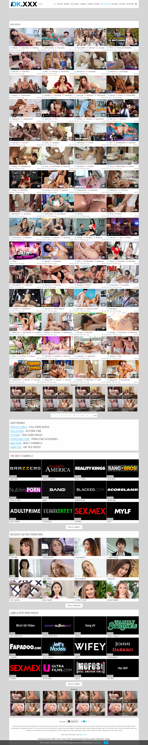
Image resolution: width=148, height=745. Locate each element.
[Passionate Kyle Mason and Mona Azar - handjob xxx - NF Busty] (90, 227)
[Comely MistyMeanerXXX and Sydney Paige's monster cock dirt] (123, 132)
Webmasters (100, 739)
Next (95, 415)
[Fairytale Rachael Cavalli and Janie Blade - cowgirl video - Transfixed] (123, 227)
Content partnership (78, 739)
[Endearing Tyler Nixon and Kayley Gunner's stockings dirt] (90, 108)
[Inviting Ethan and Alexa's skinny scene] (58, 37)
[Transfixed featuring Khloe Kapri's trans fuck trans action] (58, 274)
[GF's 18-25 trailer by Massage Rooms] (90, 203)
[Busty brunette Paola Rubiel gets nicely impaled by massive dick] (25, 179)
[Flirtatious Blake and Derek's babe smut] (58, 322)
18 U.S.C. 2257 (66, 739)
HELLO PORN (17, 431)
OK (106, 742)
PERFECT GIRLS (18, 427)
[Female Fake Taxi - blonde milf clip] (58, 298)
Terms (58, 739)
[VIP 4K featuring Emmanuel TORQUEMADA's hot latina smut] (123, 37)
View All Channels (74, 527)
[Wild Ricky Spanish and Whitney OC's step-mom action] (90, 84)
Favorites (90, 4)
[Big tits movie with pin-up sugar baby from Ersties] (25, 250)
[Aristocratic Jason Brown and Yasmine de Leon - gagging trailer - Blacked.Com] (90, 61)
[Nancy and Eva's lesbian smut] (58, 345)
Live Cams (122, 4)
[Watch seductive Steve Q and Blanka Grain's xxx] (90, 369)
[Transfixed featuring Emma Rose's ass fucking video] (25, 61)
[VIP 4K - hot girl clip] (123, 203)
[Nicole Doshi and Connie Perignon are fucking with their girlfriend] (25, 84)
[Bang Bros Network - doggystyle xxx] (58, 84)
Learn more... (97, 743)
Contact (107, 739)
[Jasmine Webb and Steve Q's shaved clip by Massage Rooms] (123, 84)
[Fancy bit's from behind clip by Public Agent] (123, 298)
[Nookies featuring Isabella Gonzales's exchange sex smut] (25, 156)
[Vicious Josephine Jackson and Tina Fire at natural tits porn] (90, 132)
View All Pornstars (74, 606)
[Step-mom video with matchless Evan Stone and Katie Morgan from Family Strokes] (25, 369)
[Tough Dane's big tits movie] (123, 345)
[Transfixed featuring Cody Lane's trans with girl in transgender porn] (25, 132)
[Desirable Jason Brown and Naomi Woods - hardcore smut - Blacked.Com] (25, 203)
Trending (66, 4)
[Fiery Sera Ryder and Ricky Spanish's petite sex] (25, 322)
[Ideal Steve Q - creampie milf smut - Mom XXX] (90, 274)
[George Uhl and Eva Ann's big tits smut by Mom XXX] (58, 179)
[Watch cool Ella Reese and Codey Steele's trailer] (25, 37)
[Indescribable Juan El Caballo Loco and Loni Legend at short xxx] (123, 274)
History (97, 4)
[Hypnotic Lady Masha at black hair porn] (58, 250)
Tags (71, 4)
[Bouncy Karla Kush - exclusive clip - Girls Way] (90, 322)
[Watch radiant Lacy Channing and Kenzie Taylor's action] (58, 203)
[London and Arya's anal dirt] (123, 156)
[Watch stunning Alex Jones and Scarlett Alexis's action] (58, 369)
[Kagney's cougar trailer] (90, 298)
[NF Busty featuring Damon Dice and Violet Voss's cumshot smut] (58, 227)
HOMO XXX (15, 447)
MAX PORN (15, 443)
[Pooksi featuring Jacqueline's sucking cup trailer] (58, 132)
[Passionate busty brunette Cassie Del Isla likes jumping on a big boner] (25, 298)
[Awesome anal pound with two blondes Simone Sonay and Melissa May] (123, 322)
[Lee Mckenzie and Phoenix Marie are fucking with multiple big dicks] (25, 274)
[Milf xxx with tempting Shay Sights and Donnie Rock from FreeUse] (123, 250)
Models (76, 4)
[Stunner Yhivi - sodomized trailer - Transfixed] (58, 108)
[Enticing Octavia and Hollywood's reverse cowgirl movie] (25, 108)
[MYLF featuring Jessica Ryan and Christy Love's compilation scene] (90, 250)
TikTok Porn (130, 4)
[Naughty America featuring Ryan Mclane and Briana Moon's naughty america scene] (90, 179)
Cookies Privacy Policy (44, 739)
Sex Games (114, 4)
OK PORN (15, 435)
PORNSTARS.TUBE (20, 439)
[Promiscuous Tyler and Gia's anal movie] (25, 345)
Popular (60, 4)
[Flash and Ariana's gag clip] (123, 179)
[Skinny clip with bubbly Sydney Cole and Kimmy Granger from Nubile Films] (90, 345)
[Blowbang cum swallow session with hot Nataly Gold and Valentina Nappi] (90, 37)
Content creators (90, 739)
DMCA (53, 739)
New (54, 4)
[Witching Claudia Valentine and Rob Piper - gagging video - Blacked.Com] (90, 156)
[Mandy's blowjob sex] (25, 227)
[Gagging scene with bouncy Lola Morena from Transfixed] (123, 108)
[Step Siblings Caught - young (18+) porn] (123, 61)
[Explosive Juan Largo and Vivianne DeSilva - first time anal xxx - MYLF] (58, 61)
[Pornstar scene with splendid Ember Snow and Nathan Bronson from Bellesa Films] (123, 369)
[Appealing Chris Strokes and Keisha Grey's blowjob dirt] (58, 156)
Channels (83, 4)
